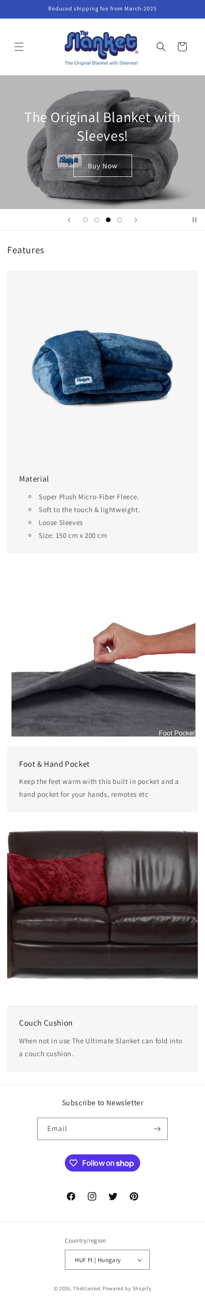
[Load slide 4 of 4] (119, 220)
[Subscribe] (156, 1129)
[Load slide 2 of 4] (96, 220)
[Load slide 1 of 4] (85, 220)
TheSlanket (87, 1288)
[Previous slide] (69, 219)
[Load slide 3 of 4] (108, 220)
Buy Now (116, 165)
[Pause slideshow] (194, 219)
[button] (19, 46)
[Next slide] (135, 219)
